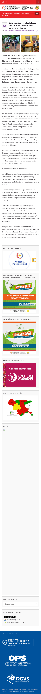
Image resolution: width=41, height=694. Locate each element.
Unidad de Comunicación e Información (15, 30)
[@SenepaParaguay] (3, 1)
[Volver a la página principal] (20, 7)
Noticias (31, 30)
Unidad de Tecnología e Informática (23, 691)
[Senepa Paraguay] (6, 1)
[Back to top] (36, 689)
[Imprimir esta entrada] (37, 31)
